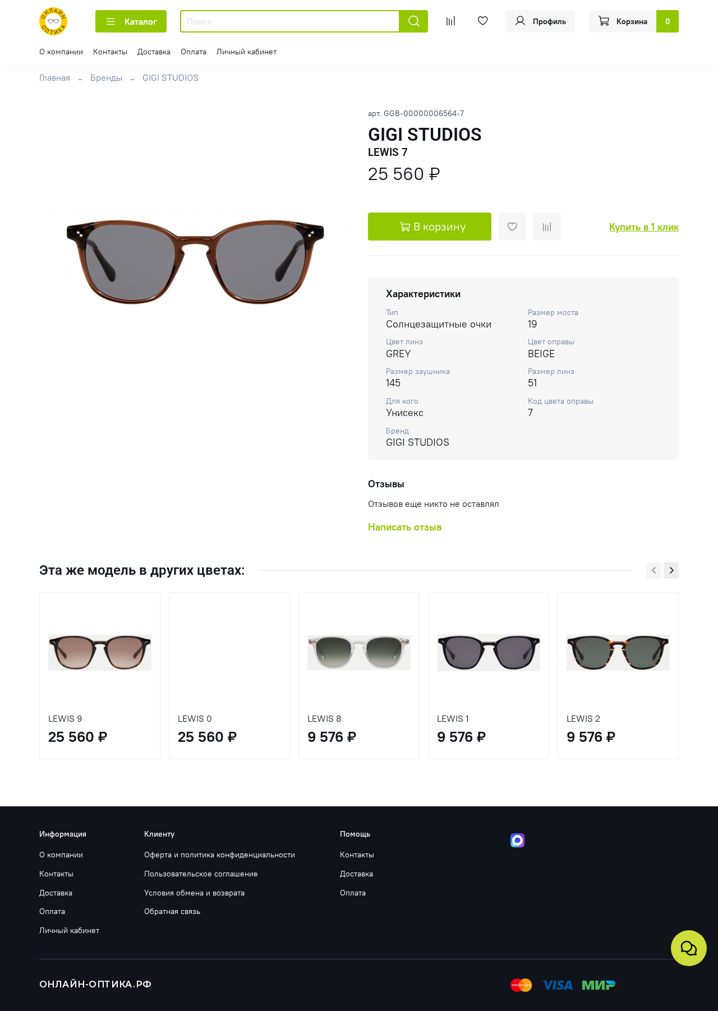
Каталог (141, 21)
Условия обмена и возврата (194, 893)
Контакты (110, 52)
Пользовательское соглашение (201, 874)
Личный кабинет (247, 52)
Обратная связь (172, 911)
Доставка (154, 52)
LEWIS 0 (195, 718)
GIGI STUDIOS (170, 77)
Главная (54, 77)
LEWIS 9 (65, 718)
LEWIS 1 (453, 718)
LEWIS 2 (583, 718)
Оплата (193, 52)
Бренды (106, 77)
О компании (61, 52)
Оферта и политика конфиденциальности (219, 855)
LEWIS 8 (324, 718)
